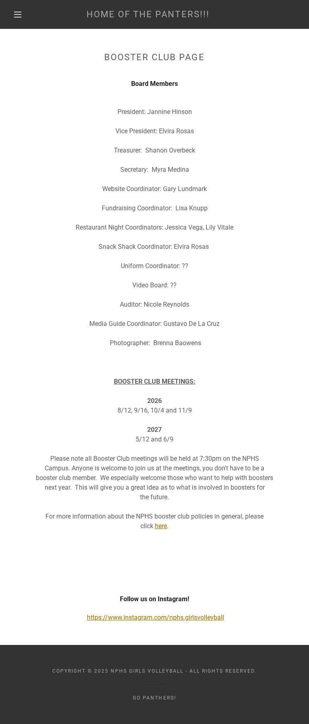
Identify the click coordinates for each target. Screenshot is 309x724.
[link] (148, 15)
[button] (18, 14)
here (161, 526)
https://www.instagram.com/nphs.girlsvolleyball (155, 617)
